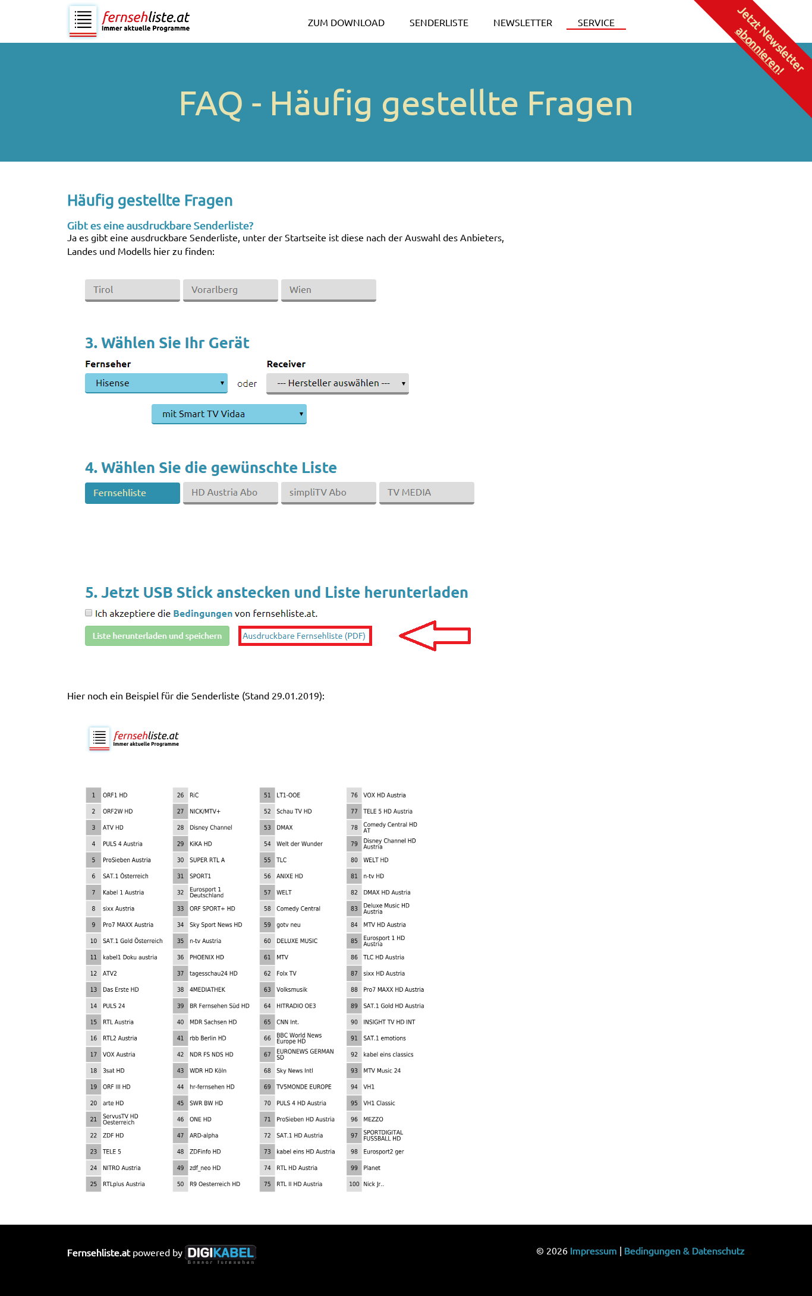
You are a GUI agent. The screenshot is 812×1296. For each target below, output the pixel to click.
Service (596, 22)
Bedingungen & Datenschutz (684, 1250)
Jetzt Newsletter (771, 39)
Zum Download (346, 22)
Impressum (593, 1250)
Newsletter (522, 22)
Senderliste (439, 22)
